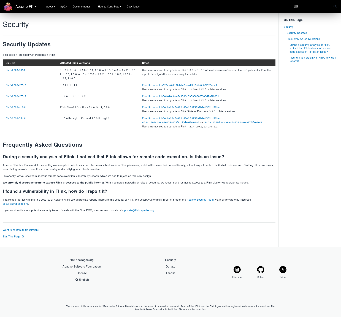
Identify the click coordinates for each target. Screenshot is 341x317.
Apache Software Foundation (82, 266)
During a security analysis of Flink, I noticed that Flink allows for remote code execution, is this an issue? (310, 48)
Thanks (170, 273)
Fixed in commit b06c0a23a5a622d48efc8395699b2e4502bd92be (181, 107)
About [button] (49, 6)
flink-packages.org (82, 260)
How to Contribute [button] (108, 6)
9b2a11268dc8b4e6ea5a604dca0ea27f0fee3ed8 (233, 122)
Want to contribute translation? (21, 230)
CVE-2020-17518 (16, 85)
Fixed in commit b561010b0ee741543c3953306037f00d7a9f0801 (180, 96)
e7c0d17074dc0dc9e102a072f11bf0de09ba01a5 (170, 122)
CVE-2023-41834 (16, 107)
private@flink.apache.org (139, 210)
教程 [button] (63, 6)
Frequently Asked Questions (303, 38)
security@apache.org (15, 203)
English (83, 279)
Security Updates (297, 32)
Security (289, 26)
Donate (170, 266)
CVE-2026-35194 (16, 118)
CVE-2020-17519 (16, 96)
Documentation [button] (82, 6)
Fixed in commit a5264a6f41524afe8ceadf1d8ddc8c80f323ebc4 (179, 85)
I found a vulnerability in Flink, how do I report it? (312, 59)
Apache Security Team (200, 199)
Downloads (133, 6)
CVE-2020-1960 (15, 70)
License (82, 273)
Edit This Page (11, 236)
